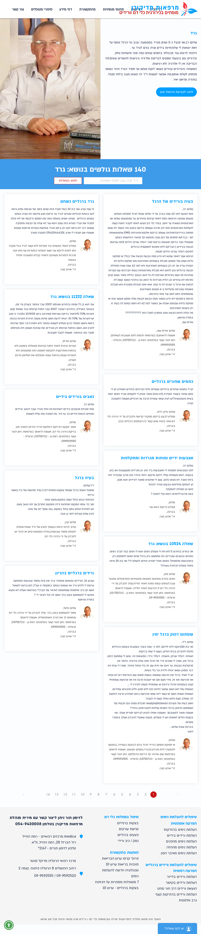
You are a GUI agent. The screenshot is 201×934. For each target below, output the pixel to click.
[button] (113, 9)
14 (48, 794)
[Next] (23, 794)
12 (65, 794)
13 (56, 794)
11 (74, 794)
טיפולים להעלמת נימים (179, 816)
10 (82, 794)
